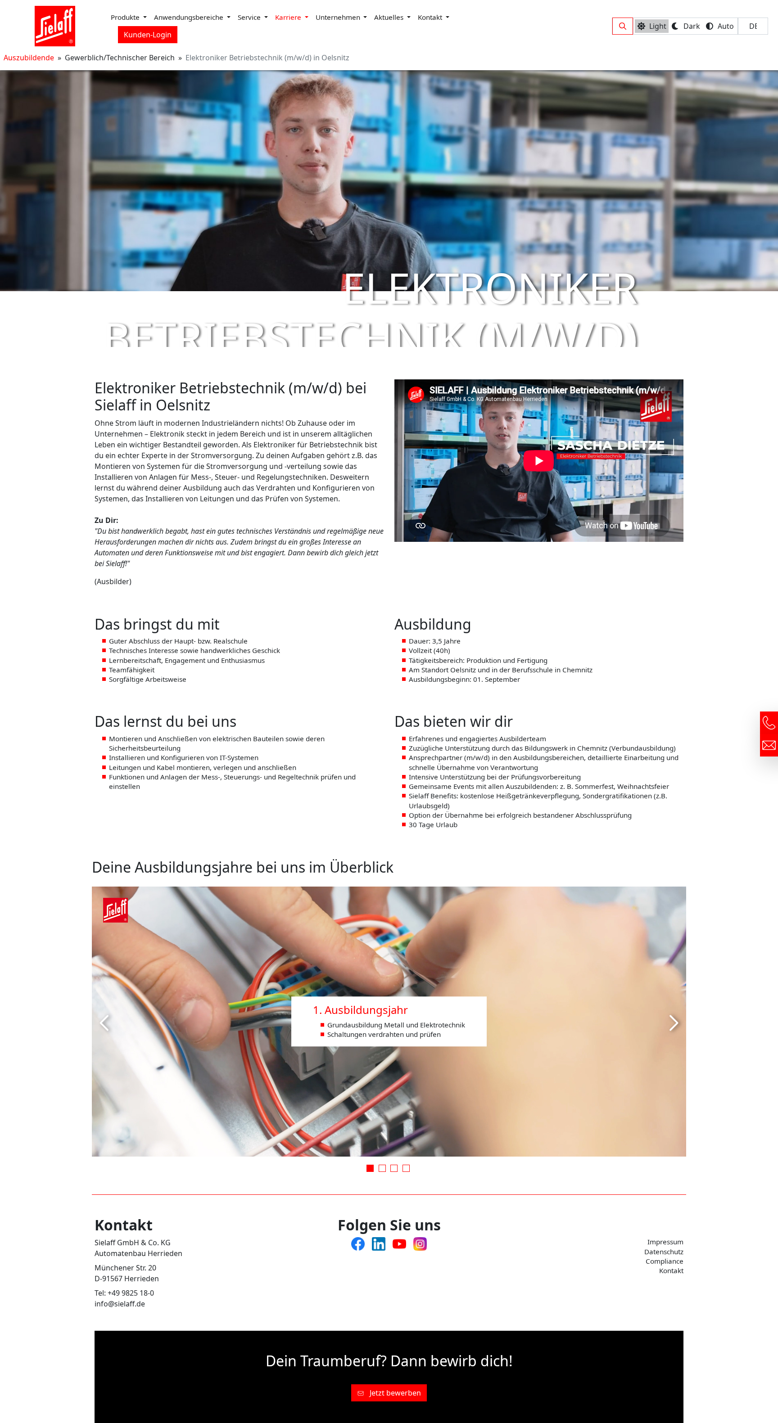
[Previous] (105, 1023)
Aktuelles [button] (389, 17)
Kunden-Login (148, 35)
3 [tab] (394, 1169)
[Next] (673, 1023)
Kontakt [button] (431, 17)
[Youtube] (399, 1242)
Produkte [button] (126, 17)
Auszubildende (29, 58)
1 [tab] (370, 1169)
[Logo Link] (55, 26)
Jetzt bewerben (394, 1393)
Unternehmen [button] (339, 17)
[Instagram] (420, 1242)
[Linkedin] (378, 1242)
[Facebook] (358, 1242)
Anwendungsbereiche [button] (189, 17)
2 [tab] (383, 1169)
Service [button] (250, 17)
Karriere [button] (289, 17)
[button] (622, 26)
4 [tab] (407, 1169)
